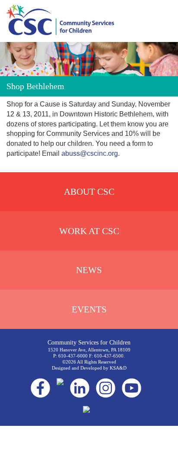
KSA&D (118, 367)
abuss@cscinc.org (89, 153)
